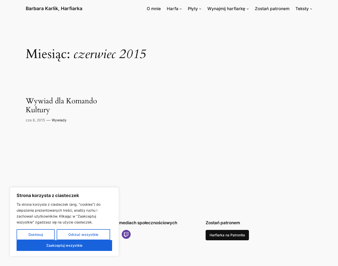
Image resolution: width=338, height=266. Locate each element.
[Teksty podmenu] (311, 8)
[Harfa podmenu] (180, 8)
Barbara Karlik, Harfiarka (54, 8)
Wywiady (59, 120)
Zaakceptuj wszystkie (64, 245)
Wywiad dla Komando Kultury (61, 105)
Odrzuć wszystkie (83, 234)
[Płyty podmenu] (200, 8)
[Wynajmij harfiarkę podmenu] (247, 8)
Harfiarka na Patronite (227, 235)
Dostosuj (35, 234)
